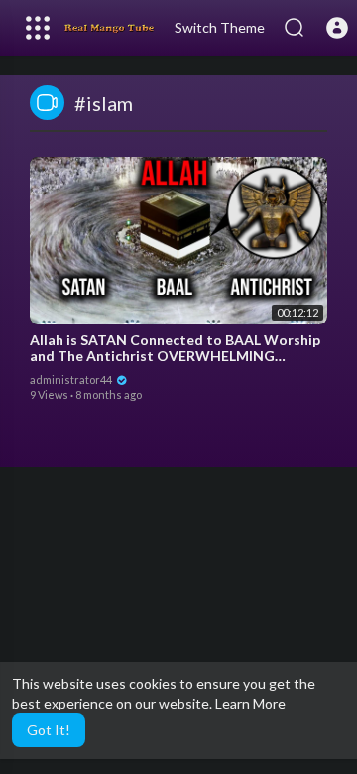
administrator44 (72, 379)
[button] (337, 28)
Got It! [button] (48, 729)
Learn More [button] (250, 703)
